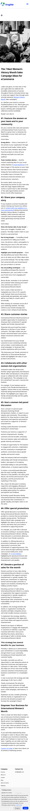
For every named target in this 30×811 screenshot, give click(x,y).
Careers (3, 777)
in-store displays (16, 554)
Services (3, 772)
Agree (25, 808)
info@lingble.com (19, 772)
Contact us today (6, 748)
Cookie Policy (19, 805)
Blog (2, 780)
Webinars (3, 785)
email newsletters (19, 165)
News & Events (5, 783)
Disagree (17, 808)
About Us (3, 775)
